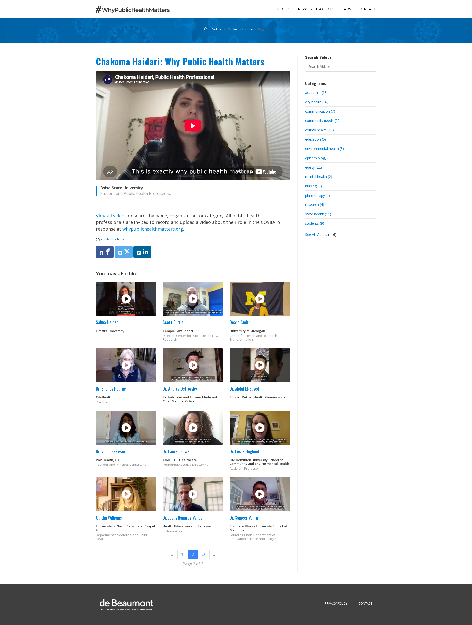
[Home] (205, 29)
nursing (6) (313, 186)
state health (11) (318, 214)
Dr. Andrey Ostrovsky (180, 388)
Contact (365, 603)
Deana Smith (240, 322)
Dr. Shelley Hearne (111, 388)
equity (105, 239)
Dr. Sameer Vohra (244, 517)
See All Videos (316, 234)
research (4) (314, 204)
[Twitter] (124, 252)
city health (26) (316, 102)
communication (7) (320, 111)
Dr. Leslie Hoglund (244, 451)
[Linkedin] (142, 252)
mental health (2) (318, 176)
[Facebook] (105, 252)
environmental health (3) (324, 148)
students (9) (314, 223)
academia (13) (316, 92)
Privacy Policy (336, 603)
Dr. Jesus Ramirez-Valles (182, 517)
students (117, 239)
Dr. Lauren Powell (177, 451)
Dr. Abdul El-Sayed (244, 388)
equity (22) (313, 167)
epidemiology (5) (318, 158)
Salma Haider (107, 322)
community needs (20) (323, 120)
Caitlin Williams (109, 517)
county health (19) (319, 130)
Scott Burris (173, 322)
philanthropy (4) (317, 195)
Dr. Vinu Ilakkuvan (110, 451)
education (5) (315, 139)
